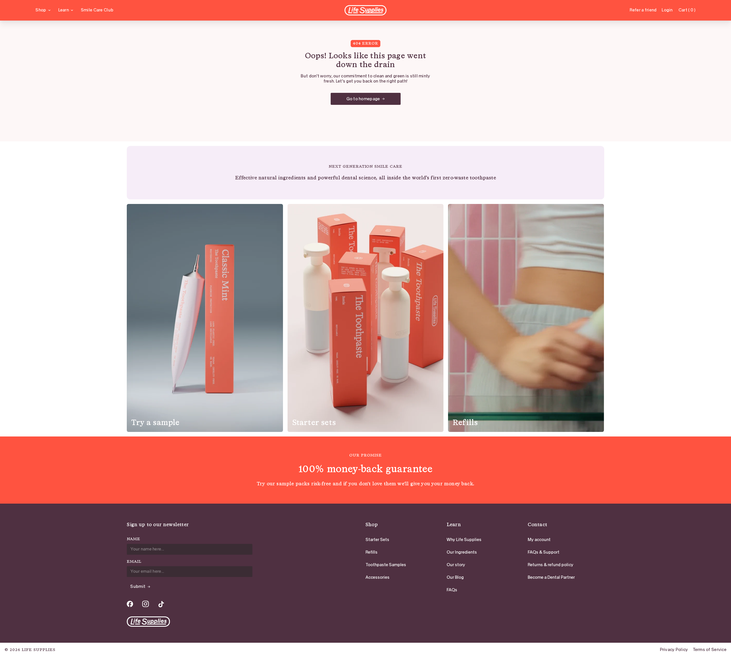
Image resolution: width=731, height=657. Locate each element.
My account (539, 539)
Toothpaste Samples (386, 564)
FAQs (452, 589)
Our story (456, 564)
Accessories (377, 577)
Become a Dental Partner (551, 577)
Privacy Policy (674, 649)
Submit (137, 586)
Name (133, 539)
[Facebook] (130, 604)
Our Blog (455, 577)
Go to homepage (363, 98)
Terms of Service (709, 649)
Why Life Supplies (464, 539)
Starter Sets (377, 539)
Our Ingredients (462, 552)
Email (134, 562)
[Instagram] (145, 604)
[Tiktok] (161, 604)
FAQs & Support (543, 552)
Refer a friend (643, 10)
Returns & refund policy (550, 564)
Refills (371, 552)
